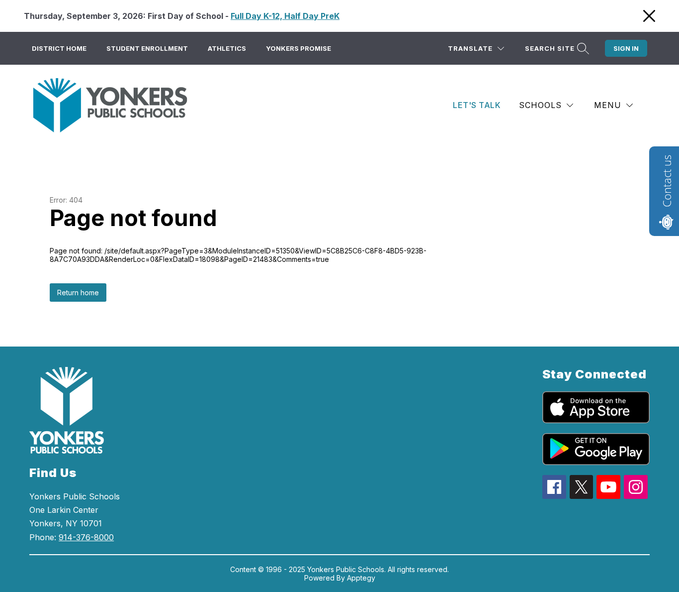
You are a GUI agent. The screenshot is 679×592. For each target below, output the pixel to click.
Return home (78, 292)
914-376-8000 (86, 537)
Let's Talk (477, 105)
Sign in (626, 48)
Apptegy (361, 578)
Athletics (227, 48)
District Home (59, 48)
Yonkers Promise (298, 48)
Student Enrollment (147, 48)
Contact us (666, 181)
